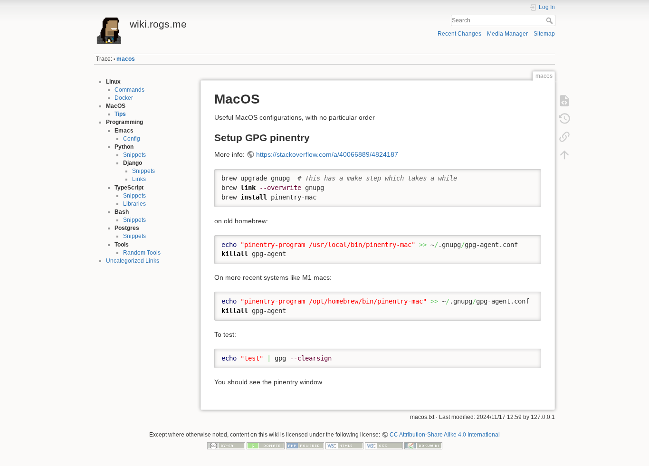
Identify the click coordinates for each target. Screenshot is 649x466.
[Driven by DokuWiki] (423, 445)
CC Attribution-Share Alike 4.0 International (445, 434)
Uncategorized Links (132, 260)
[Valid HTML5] (344, 445)
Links (139, 179)
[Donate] (266, 445)
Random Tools (142, 252)
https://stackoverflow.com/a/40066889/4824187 (327, 154)
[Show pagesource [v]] (564, 101)
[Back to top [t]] (564, 155)
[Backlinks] (564, 137)
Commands (129, 89)
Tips (120, 114)
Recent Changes (459, 33)
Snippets (134, 155)
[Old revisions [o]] (564, 119)
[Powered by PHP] (305, 445)
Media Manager (507, 33)
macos (125, 59)
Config (131, 138)
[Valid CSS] (384, 445)
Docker (124, 98)
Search (550, 20)
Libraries (134, 203)
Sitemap (544, 33)
